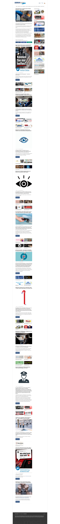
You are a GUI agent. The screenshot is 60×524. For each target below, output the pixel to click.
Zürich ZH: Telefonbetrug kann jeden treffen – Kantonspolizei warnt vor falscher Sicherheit (23, 448)
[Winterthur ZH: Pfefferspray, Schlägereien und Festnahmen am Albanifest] (24, 338)
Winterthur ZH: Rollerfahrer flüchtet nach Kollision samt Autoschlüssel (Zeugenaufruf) (23, 130)
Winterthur (19, 6)
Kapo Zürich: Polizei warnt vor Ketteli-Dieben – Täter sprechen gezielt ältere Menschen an (24, 45)
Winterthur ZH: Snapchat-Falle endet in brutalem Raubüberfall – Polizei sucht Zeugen (24, 94)
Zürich (16, 6)
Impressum (16, 513)
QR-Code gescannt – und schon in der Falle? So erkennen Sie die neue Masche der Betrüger (24, 250)
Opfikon (36, 6)
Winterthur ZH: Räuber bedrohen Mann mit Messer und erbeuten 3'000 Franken (23, 171)
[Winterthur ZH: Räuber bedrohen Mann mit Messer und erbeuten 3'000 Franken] (24, 181)
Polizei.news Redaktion (21, 22)
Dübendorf (24, 6)
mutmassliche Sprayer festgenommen (23, 497)
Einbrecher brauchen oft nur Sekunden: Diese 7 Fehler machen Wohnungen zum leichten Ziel (24, 288)
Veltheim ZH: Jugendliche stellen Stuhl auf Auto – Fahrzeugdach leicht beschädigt (23, 418)
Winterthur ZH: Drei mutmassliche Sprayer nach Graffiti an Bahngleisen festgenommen (23, 482)
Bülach (32, 6)
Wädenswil (29, 6)
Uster (21, 6)
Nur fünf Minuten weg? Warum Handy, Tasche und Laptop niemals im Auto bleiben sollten (23, 212)
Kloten (34, 6)
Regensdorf (38, 6)
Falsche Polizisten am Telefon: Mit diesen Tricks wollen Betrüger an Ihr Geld (23, 367)
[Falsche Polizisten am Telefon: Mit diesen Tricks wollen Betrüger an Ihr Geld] (24, 377)
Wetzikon (27, 6)
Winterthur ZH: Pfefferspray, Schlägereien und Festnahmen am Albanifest (24, 332)
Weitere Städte (42, 6)
